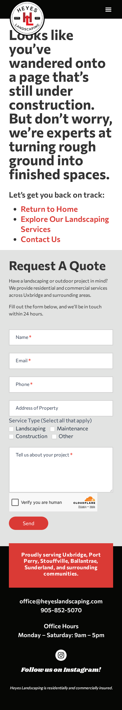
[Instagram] (61, 655)
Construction (31, 436)
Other (65, 436)
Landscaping (30, 428)
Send (28, 523)
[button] (108, 9)
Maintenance (72, 428)
